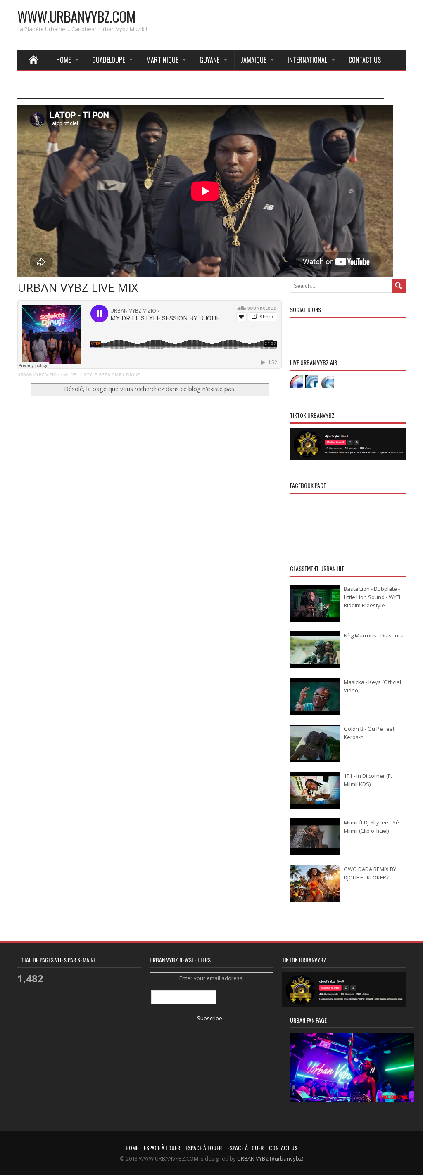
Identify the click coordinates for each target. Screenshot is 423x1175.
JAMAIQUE (253, 60)
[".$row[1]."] (296, 381)
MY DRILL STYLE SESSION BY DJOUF (101, 374)
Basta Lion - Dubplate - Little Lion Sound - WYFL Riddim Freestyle (373, 597)
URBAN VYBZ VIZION (38, 374)
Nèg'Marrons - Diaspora (374, 635)
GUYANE (209, 60)
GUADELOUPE (108, 60)
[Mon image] (352, 1078)
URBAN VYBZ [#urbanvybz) (270, 1158)
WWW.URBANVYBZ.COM (76, 16)
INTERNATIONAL (307, 60)
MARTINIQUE (162, 60)
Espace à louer (162, 1147)
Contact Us (365, 60)
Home (63, 60)
